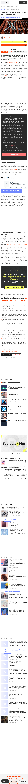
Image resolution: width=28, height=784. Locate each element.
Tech (3, 9)
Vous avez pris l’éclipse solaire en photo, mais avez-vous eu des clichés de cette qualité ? (14, 466)
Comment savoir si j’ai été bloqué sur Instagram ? (13, 478)
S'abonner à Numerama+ (13, 287)
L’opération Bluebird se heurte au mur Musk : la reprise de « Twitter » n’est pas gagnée (13, 331)
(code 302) (14, 169)
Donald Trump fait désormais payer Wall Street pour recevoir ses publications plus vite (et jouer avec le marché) (14, 471)
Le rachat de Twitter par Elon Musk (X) (14, 300)
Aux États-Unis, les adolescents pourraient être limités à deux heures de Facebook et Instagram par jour (17, 562)
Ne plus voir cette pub (6, 379)
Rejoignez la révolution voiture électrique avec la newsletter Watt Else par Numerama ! (16, 387)
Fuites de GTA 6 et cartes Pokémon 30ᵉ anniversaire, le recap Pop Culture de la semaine (17, 688)
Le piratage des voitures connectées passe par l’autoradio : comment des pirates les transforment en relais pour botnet (18, 644)
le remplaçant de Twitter (13, 62)
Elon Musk (4, 357)
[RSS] (18, 779)
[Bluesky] (20, 779)
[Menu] (7, 2)
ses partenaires (12, 145)
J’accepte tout (14, 154)
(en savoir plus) (16, 139)
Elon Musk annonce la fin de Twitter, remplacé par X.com (17, 393)
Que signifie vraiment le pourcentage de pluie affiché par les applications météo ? (18, 586)
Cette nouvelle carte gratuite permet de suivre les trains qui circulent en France (18, 604)
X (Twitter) (12, 357)
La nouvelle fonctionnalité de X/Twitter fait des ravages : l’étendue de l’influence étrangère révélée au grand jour (14, 343)
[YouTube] (5, 779)
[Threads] (22, 779)
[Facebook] (14, 779)
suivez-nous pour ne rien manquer (9, 296)
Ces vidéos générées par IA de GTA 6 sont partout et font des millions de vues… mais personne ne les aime (14, 475)
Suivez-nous (4, 51)
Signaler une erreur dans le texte (9, 351)
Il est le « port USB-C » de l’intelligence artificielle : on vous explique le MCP (17, 696)
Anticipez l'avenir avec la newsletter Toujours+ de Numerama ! (13, 454)
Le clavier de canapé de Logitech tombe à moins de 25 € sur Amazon (18, 703)
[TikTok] (7, 779)
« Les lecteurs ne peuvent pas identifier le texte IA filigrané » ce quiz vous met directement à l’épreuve (17, 514)
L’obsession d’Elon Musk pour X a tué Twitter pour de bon (17, 400)
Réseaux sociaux (15, 9)
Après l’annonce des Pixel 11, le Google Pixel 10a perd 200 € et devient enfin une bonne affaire (17, 612)
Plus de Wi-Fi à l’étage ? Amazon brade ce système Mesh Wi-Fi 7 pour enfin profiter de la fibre (18, 656)
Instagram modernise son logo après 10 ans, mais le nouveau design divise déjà (17, 461)
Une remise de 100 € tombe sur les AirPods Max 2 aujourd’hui (17, 577)
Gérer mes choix (14, 157)
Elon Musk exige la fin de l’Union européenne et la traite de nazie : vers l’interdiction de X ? (14, 335)
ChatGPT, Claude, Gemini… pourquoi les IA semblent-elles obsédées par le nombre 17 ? (18, 664)
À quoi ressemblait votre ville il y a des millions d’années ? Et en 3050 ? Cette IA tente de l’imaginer (17, 711)
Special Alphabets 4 (5, 76)
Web (8, 9)
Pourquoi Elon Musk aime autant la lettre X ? (17, 414)
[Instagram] (12, 779)
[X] (10, 779)
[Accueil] (3, 2)
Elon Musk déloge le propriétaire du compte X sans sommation (17, 421)
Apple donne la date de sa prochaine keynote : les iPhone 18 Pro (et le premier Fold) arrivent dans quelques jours (17, 532)
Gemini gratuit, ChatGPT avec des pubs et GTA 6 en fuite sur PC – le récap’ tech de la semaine (17, 719)
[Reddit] (16, 779)
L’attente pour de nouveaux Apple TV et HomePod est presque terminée (17, 680)
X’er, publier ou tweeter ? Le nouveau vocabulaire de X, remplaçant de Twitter (17, 408)
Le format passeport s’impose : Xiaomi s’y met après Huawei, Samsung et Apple (16, 524)
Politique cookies (17, 152)
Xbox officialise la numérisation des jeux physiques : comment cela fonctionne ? (18, 570)
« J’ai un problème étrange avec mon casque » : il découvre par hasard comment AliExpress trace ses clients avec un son (17, 672)
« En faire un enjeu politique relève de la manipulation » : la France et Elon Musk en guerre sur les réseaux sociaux (14, 310)
